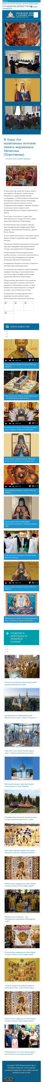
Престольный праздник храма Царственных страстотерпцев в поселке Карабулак (19, 785)
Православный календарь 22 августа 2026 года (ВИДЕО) (20, 365)
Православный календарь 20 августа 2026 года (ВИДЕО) (20, 588)
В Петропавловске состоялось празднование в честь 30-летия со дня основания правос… (20, 1053)
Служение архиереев (23, 159)
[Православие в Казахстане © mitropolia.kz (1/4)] (9, 306)
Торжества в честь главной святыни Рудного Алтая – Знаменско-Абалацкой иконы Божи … (20, 752)
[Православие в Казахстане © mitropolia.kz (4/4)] (9, 315)
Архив (35, 7)
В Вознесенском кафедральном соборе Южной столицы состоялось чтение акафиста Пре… (20, 885)
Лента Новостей (19, 327)
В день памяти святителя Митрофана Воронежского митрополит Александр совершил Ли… (21, 524)
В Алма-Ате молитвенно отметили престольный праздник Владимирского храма (21, 683)
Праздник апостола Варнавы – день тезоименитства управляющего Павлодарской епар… (20, 919)
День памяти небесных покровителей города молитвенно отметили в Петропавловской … (20, 852)
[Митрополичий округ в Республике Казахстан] (21, 15)
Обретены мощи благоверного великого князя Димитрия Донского (20, 556)
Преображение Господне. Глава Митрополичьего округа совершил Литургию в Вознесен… (21, 428)
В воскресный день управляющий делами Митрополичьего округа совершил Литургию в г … (21, 718)
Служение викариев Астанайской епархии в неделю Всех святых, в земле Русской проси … (20, 987)
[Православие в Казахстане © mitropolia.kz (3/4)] (29, 306)
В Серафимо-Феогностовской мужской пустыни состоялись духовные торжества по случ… (21, 818)
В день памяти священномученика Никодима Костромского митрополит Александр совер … (20, 460)
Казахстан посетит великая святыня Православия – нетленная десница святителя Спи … (21, 397)
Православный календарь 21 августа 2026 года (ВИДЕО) (20, 491)
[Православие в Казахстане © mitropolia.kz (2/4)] (19, 306)
